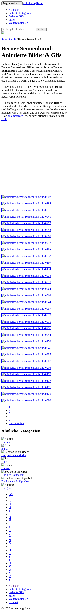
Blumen (6, 442)
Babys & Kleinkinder (13, 455)
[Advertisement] (34, 158)
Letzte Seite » (16, 423)
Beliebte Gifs (16, 16)
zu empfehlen (15, 115)
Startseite (14, 9)
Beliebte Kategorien (20, 13)
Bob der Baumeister (12, 474)
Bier (3, 461)
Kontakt (13, 602)
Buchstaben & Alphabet (15, 481)
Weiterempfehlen (18, 22)
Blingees (6, 488)
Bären (4, 448)
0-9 (11, 494)
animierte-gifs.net (33, 3)
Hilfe (12, 19)
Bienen (5, 468)
